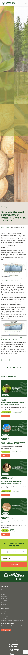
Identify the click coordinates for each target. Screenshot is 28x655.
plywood (12, 530)
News (7, 227)
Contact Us (4, 604)
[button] (8, 368)
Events (3, 594)
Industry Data (5, 602)
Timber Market (16, 491)
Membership (5, 614)
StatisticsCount (5, 360)
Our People (4, 616)
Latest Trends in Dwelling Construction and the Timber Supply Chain (13, 442)
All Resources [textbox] (6, 558)
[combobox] (14, 558)
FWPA (2, 227)
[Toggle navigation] (25, 3)
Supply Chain (5, 530)
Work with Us (5, 618)
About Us (4, 612)
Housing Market (5, 451)
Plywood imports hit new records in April (12, 521)
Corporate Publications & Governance (12, 620)
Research (4, 598)
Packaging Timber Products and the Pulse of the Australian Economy (12, 482)
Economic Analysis (17, 412)
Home (3, 590)
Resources (4, 596)
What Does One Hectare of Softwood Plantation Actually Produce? (12, 403)
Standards (4, 600)
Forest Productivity (6, 412)
